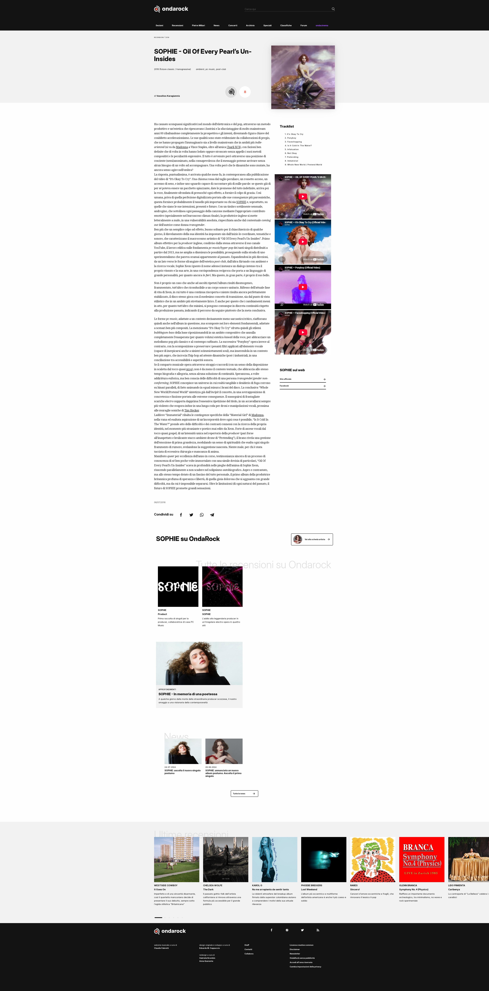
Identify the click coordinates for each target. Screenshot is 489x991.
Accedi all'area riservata (301, 962)
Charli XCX (233, 147)
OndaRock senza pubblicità (302, 958)
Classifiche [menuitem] (286, 25)
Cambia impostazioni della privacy (305, 967)
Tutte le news (239, 793)
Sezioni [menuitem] (159, 25)
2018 (167, 37)
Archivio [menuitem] (250, 25)
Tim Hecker (191, 410)
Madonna (182, 147)
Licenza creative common (301, 945)
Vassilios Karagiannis (168, 96)
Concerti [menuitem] (232, 25)
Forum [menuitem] (304, 25)
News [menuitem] (216, 25)
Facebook (284, 386)
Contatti (248, 949)
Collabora (248, 954)
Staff (246, 945)
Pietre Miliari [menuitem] (198, 25)
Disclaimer (295, 949)
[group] (176, 872)
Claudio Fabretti (161, 948)
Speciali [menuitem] (267, 25)
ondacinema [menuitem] (322, 25)
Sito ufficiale (285, 379)
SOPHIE (241, 202)
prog (189, 369)
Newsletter (295, 954)
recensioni (159, 37)
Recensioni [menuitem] (177, 25)
